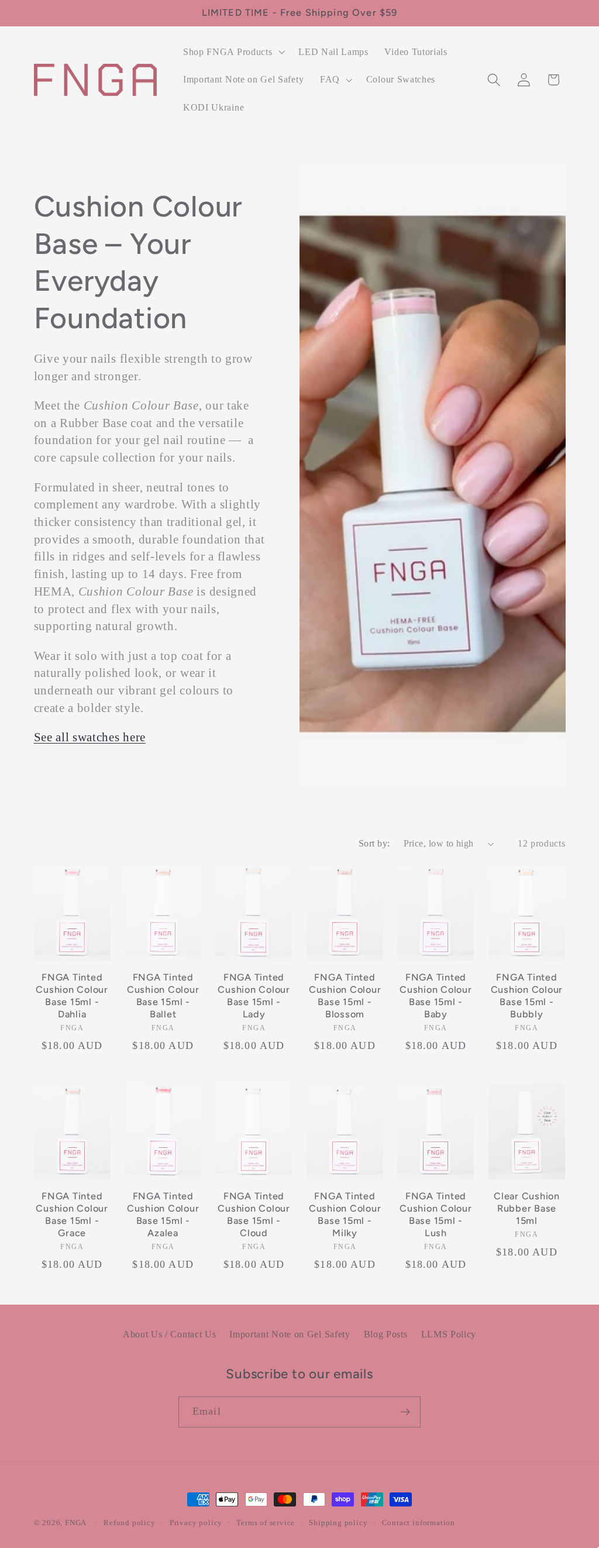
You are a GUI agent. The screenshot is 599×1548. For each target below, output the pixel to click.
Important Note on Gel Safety (289, 1334)
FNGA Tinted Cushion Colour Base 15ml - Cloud (254, 1214)
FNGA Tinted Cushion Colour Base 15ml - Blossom (345, 995)
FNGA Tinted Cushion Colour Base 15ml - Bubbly (527, 995)
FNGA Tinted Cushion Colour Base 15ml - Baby (436, 995)
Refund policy (129, 1523)
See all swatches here (90, 737)
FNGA (76, 1523)
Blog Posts (386, 1334)
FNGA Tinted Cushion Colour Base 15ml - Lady (254, 995)
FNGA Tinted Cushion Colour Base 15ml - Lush (436, 1214)
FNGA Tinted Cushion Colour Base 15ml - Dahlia (72, 995)
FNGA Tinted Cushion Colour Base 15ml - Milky (345, 1214)
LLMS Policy (449, 1334)
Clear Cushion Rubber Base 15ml (527, 1208)
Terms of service (265, 1523)
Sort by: (374, 843)
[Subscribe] (405, 1412)
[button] (232, 52)
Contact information (418, 1523)
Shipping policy (338, 1523)
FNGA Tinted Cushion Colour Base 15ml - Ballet (163, 995)
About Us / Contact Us (169, 1334)
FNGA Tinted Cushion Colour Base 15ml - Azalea (163, 1214)
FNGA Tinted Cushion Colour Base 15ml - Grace (72, 1214)
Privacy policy (196, 1523)
